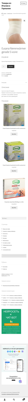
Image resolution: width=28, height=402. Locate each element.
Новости (5, 269)
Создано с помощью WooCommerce (10, 394)
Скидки (4, 247)
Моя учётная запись (4, 399)
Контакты (5, 233)
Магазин (5, 238)
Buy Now (11, 66)
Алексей (5, 302)
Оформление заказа (7, 245)
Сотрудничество (6, 249)
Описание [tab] (4, 82)
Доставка (5, 266)
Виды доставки (6, 229)
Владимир (5, 300)
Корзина (5, 235)
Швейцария (9, 13)
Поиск (14, 399)
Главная (4, 13)
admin (4, 297)
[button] (24, 21)
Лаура (4, 304)
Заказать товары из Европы (9, 231)
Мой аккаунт (6, 240)
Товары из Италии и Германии (6, 6)
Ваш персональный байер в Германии (11, 285)
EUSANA (6, 75)
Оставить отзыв (6, 242)
